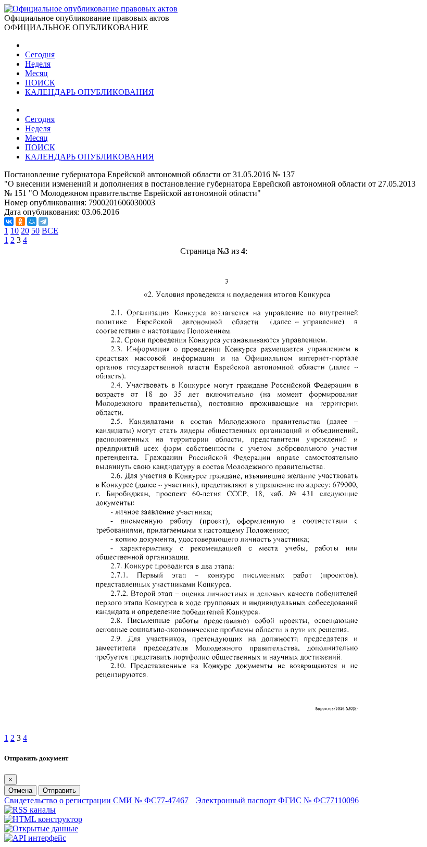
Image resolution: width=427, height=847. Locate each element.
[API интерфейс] (35, 837)
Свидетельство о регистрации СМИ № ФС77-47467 (96, 800)
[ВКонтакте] (9, 221)
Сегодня (40, 54)
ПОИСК (40, 82)
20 (25, 230)
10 (14, 230)
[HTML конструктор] (43, 819)
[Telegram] (43, 221)
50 (35, 230)
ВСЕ (50, 230)
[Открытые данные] (41, 828)
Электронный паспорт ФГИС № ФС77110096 (277, 800)
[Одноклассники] (20, 221)
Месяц (36, 73)
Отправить (59, 790)
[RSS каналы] (30, 809)
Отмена (20, 790)
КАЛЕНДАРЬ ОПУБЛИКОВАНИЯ (89, 92)
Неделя (38, 63)
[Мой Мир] (31, 221)
